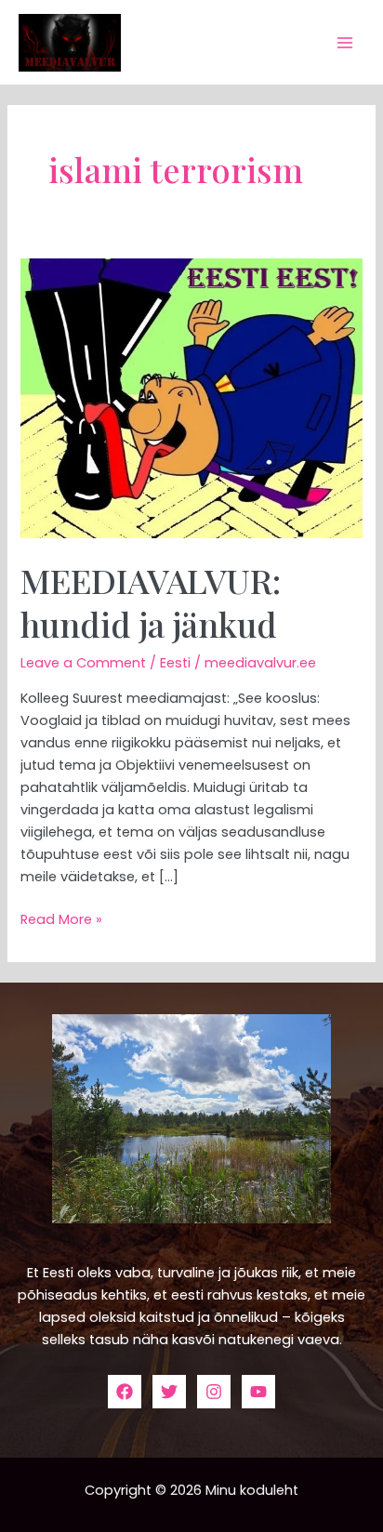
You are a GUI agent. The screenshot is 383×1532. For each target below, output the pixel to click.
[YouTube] (258, 1391)
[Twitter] (169, 1391)
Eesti (175, 663)
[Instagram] (214, 1391)
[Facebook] (124, 1391)
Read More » (61, 918)
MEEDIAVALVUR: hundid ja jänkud (150, 602)
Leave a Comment (83, 663)
